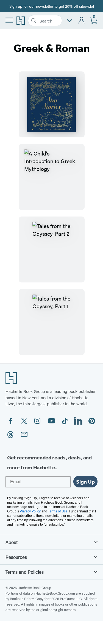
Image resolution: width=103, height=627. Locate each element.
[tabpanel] (51, 213)
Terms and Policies (24, 571)
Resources (16, 557)
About (11, 542)
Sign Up (85, 481)
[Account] (82, 21)
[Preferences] (69, 20)
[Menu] (9, 20)
